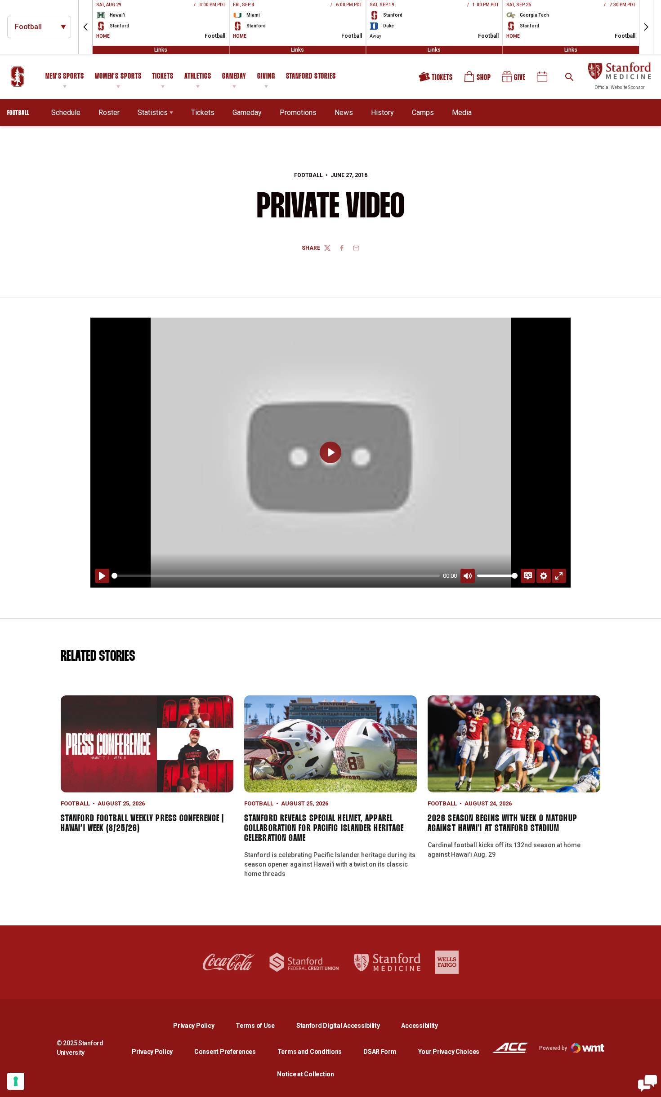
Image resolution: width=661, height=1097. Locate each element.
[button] (85, 27)
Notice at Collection (305, 1074)
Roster (109, 112)
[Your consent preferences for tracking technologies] (15, 1081)
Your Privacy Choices (448, 1051)
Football (308, 175)
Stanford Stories (311, 78)
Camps (423, 112)
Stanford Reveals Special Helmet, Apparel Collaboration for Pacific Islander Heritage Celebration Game (324, 828)
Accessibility (419, 1025)
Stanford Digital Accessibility (345, 1025)
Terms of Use (255, 1025)
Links (160, 50)
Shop (478, 80)
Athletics (197, 76)
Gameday (234, 76)
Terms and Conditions (309, 1051)
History (382, 112)
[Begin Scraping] (647, 1083)
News (344, 112)
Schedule (65, 112)
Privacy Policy (200, 1025)
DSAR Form (379, 1051)
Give (514, 80)
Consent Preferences (225, 1051)
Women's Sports (118, 76)
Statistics (153, 112)
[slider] (276, 575)
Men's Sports (64, 76)
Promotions (298, 112)
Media (462, 112)
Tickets (162, 76)
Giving (266, 76)
